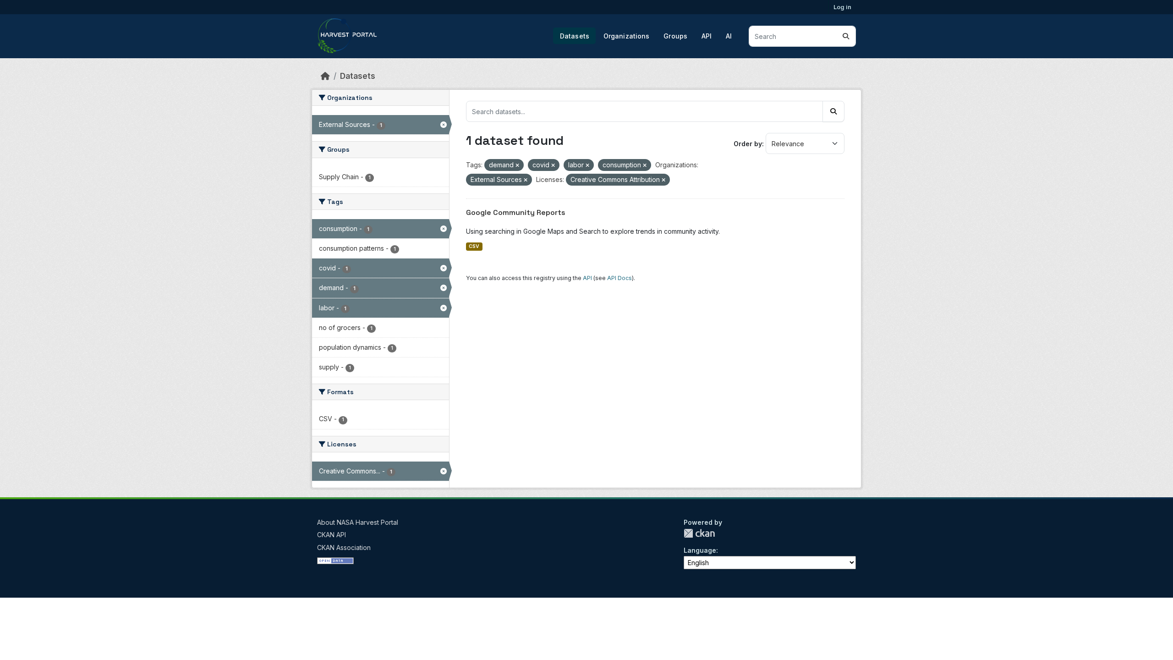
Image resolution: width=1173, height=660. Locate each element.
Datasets (574, 36)
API (707, 36)
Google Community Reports (515, 212)
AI (729, 36)
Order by (748, 144)
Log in (842, 7)
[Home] (325, 76)
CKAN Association (344, 547)
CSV (474, 246)
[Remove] (517, 165)
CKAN (699, 533)
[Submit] (846, 36)
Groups (675, 36)
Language (700, 550)
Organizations (626, 36)
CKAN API (331, 535)
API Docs (619, 278)
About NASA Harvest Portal (357, 522)
